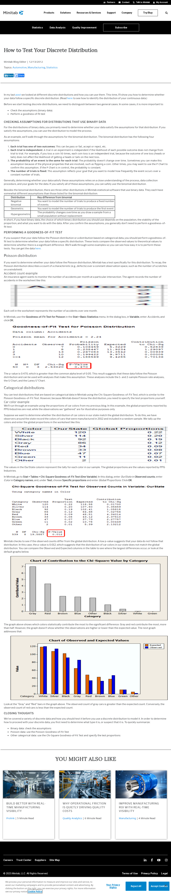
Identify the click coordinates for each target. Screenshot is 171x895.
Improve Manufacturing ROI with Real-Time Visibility (139, 807)
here (70, 98)
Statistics (52, 67)
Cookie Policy (35, 891)
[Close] (165, 885)
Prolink (10, 818)
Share (10, 75)
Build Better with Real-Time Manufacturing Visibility (26, 807)
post (18, 94)
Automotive (20, 67)
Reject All (136, 886)
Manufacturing (36, 67)
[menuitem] (49, 12)
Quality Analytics (72, 818)
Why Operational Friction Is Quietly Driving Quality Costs (84, 807)
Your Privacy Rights (113, 886)
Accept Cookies (159, 886)
